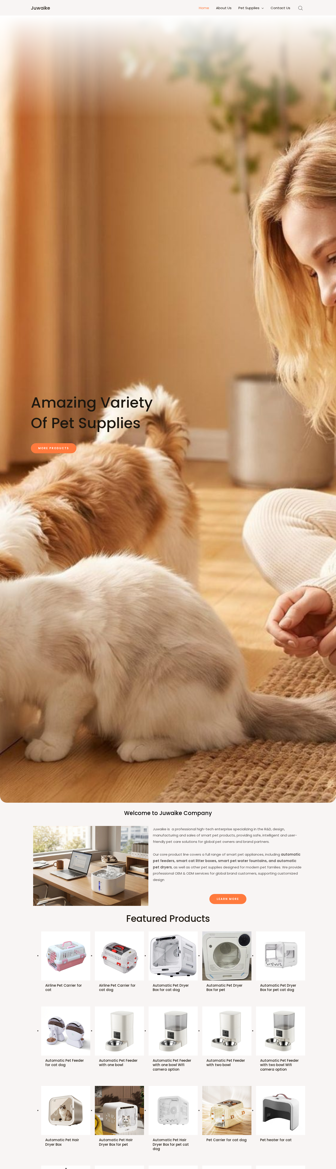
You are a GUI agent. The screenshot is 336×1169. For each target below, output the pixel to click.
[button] (53, 448)
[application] (261, 8)
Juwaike (40, 8)
